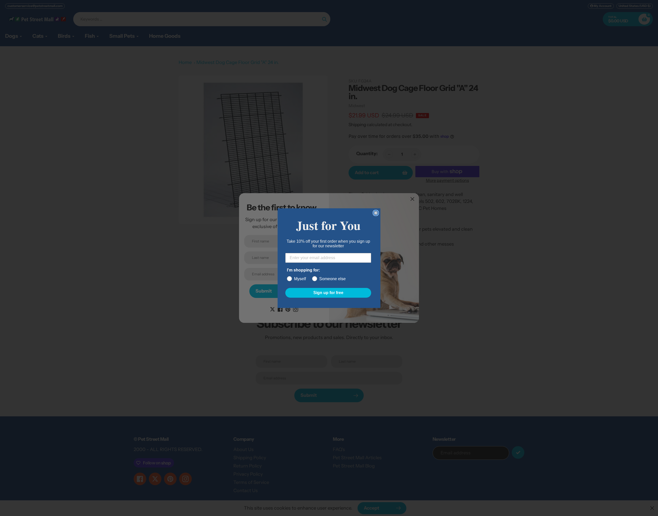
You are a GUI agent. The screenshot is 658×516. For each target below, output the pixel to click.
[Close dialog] (375, 212)
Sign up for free (328, 292)
